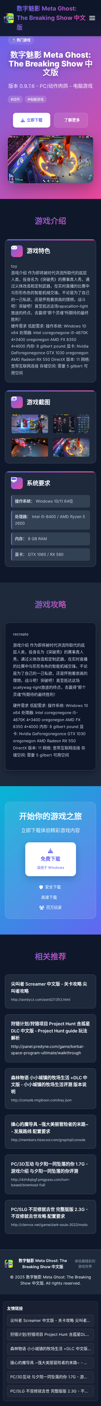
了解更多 (72, 119)
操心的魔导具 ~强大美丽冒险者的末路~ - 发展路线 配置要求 (52, 1362)
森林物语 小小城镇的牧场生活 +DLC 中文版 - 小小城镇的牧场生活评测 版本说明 (52, 1348)
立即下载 (34, 119)
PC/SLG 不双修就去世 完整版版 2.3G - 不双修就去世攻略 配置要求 (52, 1391)
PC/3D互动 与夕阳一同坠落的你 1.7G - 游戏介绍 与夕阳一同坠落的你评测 (52, 1376)
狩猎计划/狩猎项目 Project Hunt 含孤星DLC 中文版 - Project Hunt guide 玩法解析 (52, 1334)
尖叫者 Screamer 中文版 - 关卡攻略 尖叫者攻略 (52, 1320)
